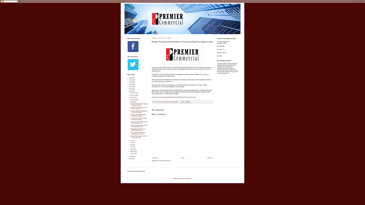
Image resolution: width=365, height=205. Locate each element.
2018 (130, 158)
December (133, 93)
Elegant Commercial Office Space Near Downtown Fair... (139, 126)
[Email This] (182, 102)
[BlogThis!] (184, 102)
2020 (130, 91)
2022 (130, 86)
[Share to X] (185, 102)
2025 (130, 80)
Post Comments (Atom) (165, 160)
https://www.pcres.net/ (190, 97)
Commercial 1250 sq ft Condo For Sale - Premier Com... (139, 122)
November (133, 95)
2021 (130, 89)
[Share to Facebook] (187, 102)
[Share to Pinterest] (189, 102)
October (132, 97)
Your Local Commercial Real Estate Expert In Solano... (137, 133)
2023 (130, 84)
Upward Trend (141, 171)
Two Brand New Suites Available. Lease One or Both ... (138, 118)
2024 (130, 82)
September (133, 99)
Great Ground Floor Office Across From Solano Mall (138, 108)
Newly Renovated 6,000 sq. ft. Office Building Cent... (138, 129)
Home (182, 158)
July (131, 140)
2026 (130, 77)
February (132, 151)
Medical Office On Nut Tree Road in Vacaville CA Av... (138, 136)
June (131, 142)
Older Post (210, 158)
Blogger (189, 178)
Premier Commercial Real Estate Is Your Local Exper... (138, 111)
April (131, 147)
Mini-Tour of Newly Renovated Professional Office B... (138, 115)
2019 (130, 156)
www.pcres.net (221, 49)
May (131, 144)
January (132, 153)
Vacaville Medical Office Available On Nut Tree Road (139, 104)
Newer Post (155, 158)
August (132, 102)
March (132, 149)
